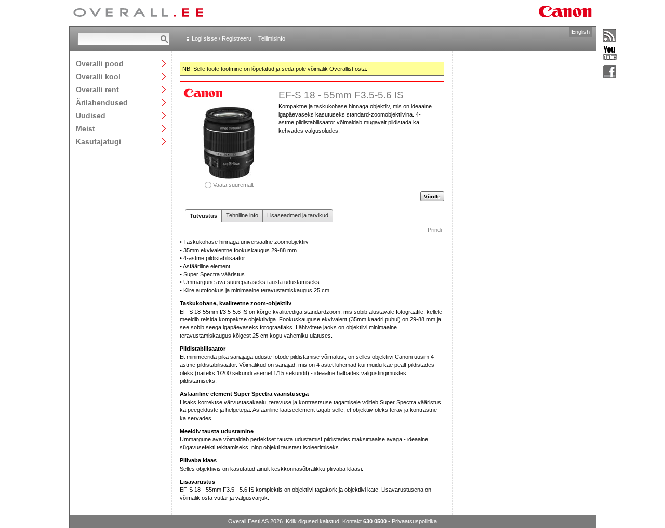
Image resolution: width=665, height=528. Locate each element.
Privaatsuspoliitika (414, 521)
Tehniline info (242, 215)
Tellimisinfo (271, 38)
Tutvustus (203, 216)
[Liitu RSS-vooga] (610, 36)
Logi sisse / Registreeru (221, 38)
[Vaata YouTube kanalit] (610, 53)
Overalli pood (100, 63)
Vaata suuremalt (232, 184)
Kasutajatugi (98, 141)
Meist (85, 128)
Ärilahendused (102, 102)
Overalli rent (97, 89)
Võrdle (432, 196)
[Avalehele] (138, 13)
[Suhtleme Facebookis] (610, 72)
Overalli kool (98, 76)
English (580, 32)
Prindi (435, 230)
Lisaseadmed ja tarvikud (297, 215)
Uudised (90, 115)
